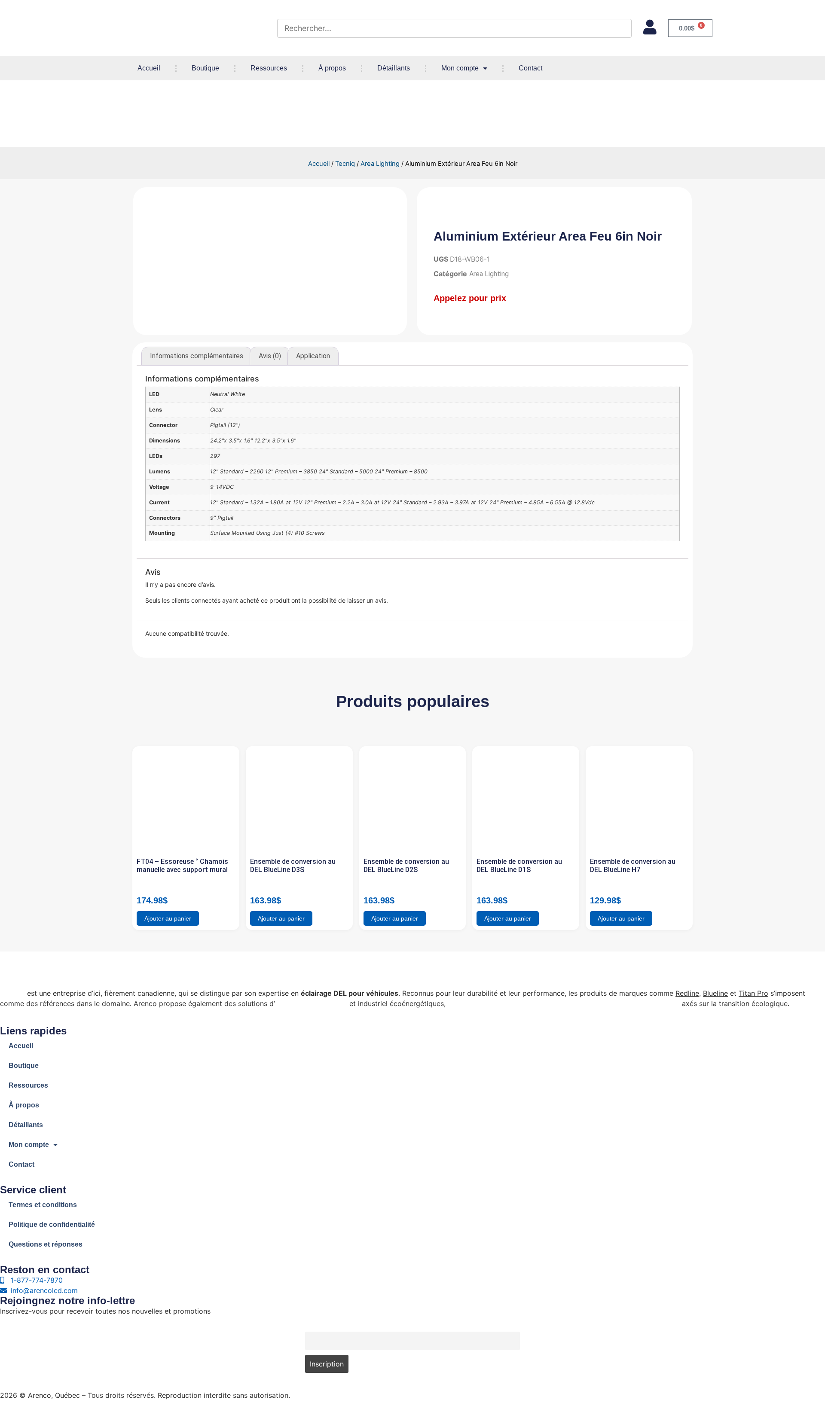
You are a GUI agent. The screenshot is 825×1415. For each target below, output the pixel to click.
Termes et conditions (43, 1204)
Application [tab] (313, 356)
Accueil (149, 68)
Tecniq (345, 164)
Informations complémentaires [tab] (196, 356)
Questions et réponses (45, 1244)
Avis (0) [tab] (270, 356)
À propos (332, 68)
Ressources (269, 68)
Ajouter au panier (167, 918)
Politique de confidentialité (52, 1224)
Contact (530, 68)
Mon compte (460, 68)
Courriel (316, 1326)
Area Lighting (380, 164)
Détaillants (393, 68)
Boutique (205, 68)
